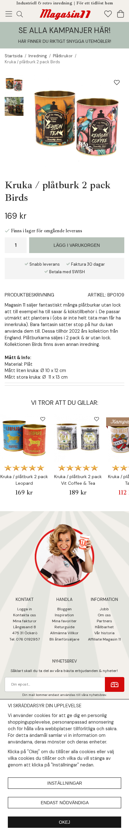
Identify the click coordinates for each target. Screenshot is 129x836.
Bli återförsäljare (64, 639)
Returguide (64, 627)
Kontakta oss (24, 615)
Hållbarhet (104, 627)
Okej (64, 822)
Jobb (104, 609)
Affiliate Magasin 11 (104, 639)
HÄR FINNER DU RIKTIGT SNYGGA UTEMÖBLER (64, 41)
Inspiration (64, 615)
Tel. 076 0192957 (24, 639)
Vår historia (104, 632)
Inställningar (64, 783)
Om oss (104, 615)
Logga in (24, 609)
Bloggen (64, 609)
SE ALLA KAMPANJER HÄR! (64, 30)
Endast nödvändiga (65, 802)
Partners (104, 621)
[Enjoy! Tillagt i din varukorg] (64, 13)
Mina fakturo (24, 621)
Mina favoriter (64, 621)
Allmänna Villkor (64, 632)
